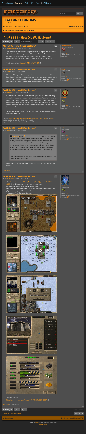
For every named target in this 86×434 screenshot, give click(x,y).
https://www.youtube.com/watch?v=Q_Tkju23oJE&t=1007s (27, 400)
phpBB (37, 422)
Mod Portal (35, 3)
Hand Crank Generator (24, 118)
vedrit (63, 128)
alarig (63, 69)
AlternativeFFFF (66, 45)
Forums (19, 3)
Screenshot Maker (37, 118)
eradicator (64, 97)
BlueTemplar (65, 186)
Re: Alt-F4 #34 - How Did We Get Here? (19, 69)
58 (66, 53)
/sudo (45, 118)
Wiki (27, 3)
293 (67, 135)
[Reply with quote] (55, 46)
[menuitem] (18, 26)
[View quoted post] (25, 136)
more (51, 118)
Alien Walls (6, 170)
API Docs (47, 3)
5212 (67, 105)
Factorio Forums (20, 20)
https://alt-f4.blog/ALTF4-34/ (29, 63)
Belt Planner (13, 118)
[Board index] (20, 12)
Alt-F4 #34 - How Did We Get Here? (27, 37)
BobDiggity (6, 404)
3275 (67, 193)
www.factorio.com (10, 23)
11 (66, 76)
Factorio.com (7, 3)
